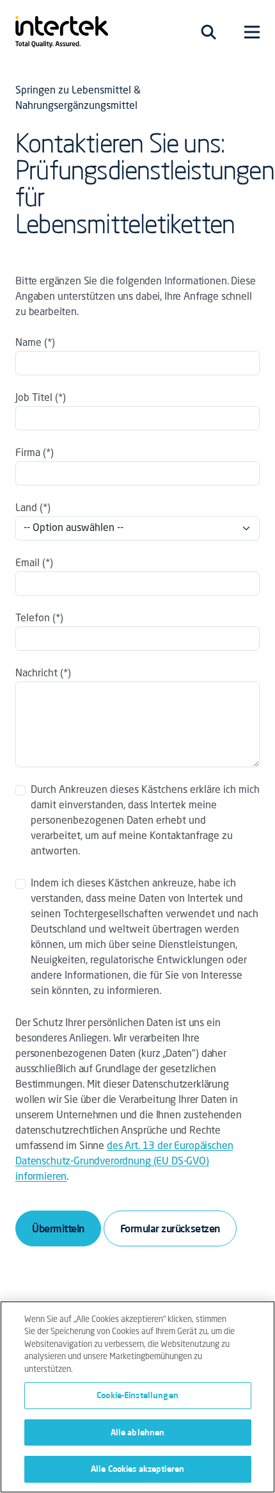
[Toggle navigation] (208, 32)
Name (28, 343)
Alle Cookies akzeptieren (137, 1469)
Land (27, 508)
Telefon (32, 619)
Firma (27, 453)
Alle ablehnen (138, 1432)
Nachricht (36, 674)
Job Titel (33, 398)
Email (27, 564)
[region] (137, 1397)
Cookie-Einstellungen (137, 1395)
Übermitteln (58, 1228)
